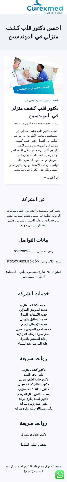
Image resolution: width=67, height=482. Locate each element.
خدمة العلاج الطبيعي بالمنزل (33, 329)
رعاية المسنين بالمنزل (33, 339)
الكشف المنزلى (51, 100)
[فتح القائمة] (7, 7)
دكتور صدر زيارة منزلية (33, 403)
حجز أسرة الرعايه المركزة (33, 334)
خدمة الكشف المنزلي (33, 305)
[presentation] (33, 75)
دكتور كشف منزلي (33, 370)
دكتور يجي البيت (33, 374)
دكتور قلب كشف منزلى (33, 379)
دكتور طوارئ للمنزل (33, 434)
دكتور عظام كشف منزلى (33, 384)
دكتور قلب (29, 100)
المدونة (39, 100)
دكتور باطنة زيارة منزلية (33, 399)
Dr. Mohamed (42, 123)
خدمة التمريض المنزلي (33, 309)
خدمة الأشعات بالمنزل (33, 314)
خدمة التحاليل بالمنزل (33, 319)
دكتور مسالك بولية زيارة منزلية (34, 408)
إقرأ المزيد (51, 177)
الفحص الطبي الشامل (33, 444)
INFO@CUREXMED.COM (22, 261)
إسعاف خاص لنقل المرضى (33, 394)
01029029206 (24, 251)
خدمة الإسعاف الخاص (33, 324)
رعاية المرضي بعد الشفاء (33, 343)
